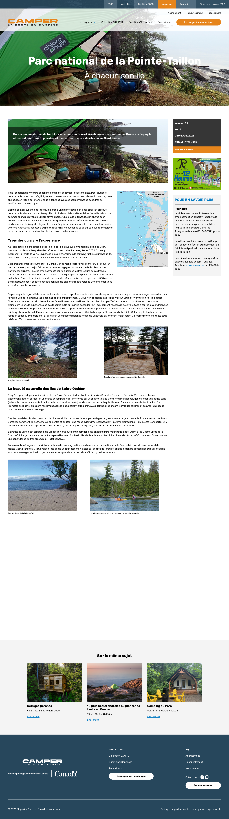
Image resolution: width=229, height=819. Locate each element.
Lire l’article (33, 716)
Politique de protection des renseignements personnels (190, 809)
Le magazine (116, 749)
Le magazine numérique (198, 22)
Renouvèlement (195, 13)
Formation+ (186, 4)
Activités (125, 4)
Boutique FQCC (146, 4)
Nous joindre (214, 13)
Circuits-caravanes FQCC (212, 4)
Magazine (167, 4)
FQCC (110, 4)
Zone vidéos (164, 22)
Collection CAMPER (112, 22)
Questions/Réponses (140, 22)
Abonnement (174, 13)
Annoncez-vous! (203, 785)
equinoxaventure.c (196, 265)
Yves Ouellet (192, 141)
